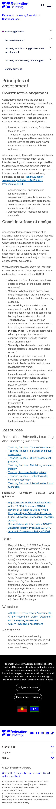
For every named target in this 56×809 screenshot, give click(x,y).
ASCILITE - (15, 613)
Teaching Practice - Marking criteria (27, 472)
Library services (13, 68)
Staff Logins (8, 746)
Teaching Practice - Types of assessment (30, 447)
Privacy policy (21, 773)
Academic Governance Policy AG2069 (29, 531)
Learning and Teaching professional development (24, 50)
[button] (51, 31)
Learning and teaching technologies (24, 60)
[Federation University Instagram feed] (42, 733)
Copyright (7, 773)
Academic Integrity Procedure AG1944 (29, 527)
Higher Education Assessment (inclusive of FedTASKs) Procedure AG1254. (22, 180)
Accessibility (35, 773)
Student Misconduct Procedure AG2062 (30, 524)
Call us (6, 758)
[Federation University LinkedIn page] (47, 733)
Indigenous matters (28, 687)
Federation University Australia (19, 15)
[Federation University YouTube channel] (32, 733)
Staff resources (10, 18)
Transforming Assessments (36, 613)
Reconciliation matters (28, 697)
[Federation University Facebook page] (37, 733)
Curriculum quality (15, 40)
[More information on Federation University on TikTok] (52, 733)
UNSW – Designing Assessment (25, 623)
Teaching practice (14, 31)
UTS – (12, 616)
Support (6, 752)
